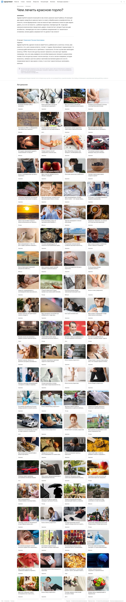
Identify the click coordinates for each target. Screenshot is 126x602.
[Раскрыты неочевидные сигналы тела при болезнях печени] (98, 100)
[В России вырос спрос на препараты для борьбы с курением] (51, 216)
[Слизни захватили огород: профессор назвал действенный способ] (51, 285)
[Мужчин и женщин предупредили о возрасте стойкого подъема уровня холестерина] (28, 378)
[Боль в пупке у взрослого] (75, 355)
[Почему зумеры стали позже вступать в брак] (75, 587)
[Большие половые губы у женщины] (28, 100)
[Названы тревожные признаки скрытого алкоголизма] (51, 355)
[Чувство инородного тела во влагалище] (75, 216)
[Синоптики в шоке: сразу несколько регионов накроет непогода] (51, 332)
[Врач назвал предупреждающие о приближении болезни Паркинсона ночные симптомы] (51, 471)
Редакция (68, 600)
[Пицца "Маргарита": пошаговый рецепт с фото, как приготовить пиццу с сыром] (75, 564)
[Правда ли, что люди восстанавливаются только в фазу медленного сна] (51, 448)
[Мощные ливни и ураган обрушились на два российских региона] (75, 401)
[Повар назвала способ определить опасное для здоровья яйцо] (51, 146)
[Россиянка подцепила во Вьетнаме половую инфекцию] (51, 541)
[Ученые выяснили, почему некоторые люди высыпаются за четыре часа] (51, 378)
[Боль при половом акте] (75, 309)
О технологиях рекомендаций (102, 600)
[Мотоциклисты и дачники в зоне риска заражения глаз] (98, 425)
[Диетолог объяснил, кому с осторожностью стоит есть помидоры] (28, 587)
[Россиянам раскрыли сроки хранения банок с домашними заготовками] (75, 541)
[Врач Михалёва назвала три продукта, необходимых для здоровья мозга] (75, 146)
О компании (6, 600)
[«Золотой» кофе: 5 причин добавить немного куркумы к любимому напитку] (98, 448)
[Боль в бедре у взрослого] (98, 378)
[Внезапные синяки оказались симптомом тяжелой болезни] (75, 123)
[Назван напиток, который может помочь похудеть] (28, 309)
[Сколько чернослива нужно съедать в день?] (98, 169)
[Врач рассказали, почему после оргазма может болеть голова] (51, 192)
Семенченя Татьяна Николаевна (34, 40)
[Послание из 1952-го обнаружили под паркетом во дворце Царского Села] (28, 123)
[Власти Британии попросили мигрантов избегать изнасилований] (28, 262)
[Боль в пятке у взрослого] (51, 425)
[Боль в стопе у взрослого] (98, 285)
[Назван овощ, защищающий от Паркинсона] (98, 587)
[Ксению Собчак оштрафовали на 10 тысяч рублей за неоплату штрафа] (75, 332)
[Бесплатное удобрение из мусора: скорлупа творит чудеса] (98, 332)
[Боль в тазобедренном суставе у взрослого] (28, 169)
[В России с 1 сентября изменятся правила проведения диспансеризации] (98, 192)
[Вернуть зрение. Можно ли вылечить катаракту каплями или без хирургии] (28, 355)
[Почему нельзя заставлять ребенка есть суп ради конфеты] (51, 123)
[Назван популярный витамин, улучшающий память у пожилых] (75, 494)
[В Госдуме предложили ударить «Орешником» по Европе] (28, 146)
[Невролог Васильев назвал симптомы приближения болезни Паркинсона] (75, 471)
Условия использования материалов (79, 600)
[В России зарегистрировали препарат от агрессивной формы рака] (98, 541)
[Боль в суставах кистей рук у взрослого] (75, 262)
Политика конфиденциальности (116, 600)
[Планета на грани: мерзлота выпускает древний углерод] (98, 401)
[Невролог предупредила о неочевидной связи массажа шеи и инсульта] (28, 285)
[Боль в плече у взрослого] (51, 518)
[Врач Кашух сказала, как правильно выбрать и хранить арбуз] (28, 564)
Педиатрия (28, 6)
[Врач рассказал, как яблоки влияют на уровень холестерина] (75, 100)
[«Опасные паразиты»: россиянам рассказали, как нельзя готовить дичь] (28, 192)
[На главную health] (8, 1)
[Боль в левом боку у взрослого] (51, 401)
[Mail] (2, 1)
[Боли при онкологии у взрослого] (75, 169)
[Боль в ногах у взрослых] (75, 378)
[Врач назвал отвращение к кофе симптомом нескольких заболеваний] (98, 309)
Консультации (20, 6)
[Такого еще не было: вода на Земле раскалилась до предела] (28, 216)
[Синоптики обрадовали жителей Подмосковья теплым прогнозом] (98, 518)
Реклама (12, 600)
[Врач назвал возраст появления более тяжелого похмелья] (98, 239)
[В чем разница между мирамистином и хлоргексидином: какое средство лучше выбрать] (98, 262)
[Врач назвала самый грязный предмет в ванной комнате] (51, 262)
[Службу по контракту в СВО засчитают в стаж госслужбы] (98, 494)
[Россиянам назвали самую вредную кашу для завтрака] (98, 146)
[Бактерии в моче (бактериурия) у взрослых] (51, 564)
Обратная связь (91, 600)
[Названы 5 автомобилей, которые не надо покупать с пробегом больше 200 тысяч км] (28, 425)
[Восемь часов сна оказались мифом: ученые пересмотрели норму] (28, 332)
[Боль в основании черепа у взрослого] (75, 448)
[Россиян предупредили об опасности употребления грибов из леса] (51, 239)
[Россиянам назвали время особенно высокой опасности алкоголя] (75, 239)
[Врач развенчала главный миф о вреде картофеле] (28, 448)
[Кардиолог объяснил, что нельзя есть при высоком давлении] (98, 216)
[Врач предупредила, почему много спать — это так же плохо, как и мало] (75, 192)
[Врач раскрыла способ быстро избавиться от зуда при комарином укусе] (51, 309)
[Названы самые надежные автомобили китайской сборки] (28, 471)
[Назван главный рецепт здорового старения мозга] (98, 564)
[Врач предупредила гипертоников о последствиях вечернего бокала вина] (28, 494)
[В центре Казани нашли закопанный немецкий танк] (75, 285)
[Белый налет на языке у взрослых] (75, 425)
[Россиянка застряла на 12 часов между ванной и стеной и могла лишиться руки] (28, 401)
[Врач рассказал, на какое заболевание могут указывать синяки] (98, 123)
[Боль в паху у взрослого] (51, 587)
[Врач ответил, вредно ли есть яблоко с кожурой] (51, 169)
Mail (2, 600)
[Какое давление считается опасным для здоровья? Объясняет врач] (51, 100)
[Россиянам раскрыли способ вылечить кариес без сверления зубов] (28, 541)
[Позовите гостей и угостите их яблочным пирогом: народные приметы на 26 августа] (98, 471)
